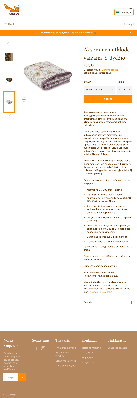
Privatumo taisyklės (65, 348)
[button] (124, 12)
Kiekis (120, 82)
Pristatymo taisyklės (65, 365)
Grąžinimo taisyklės (65, 361)
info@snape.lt (89, 362)
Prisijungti (128, 24)
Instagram (106, 292)
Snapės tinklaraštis (117, 348)
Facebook (94, 292)
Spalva (87, 82)
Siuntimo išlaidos (110, 70)
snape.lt (13, 395)
